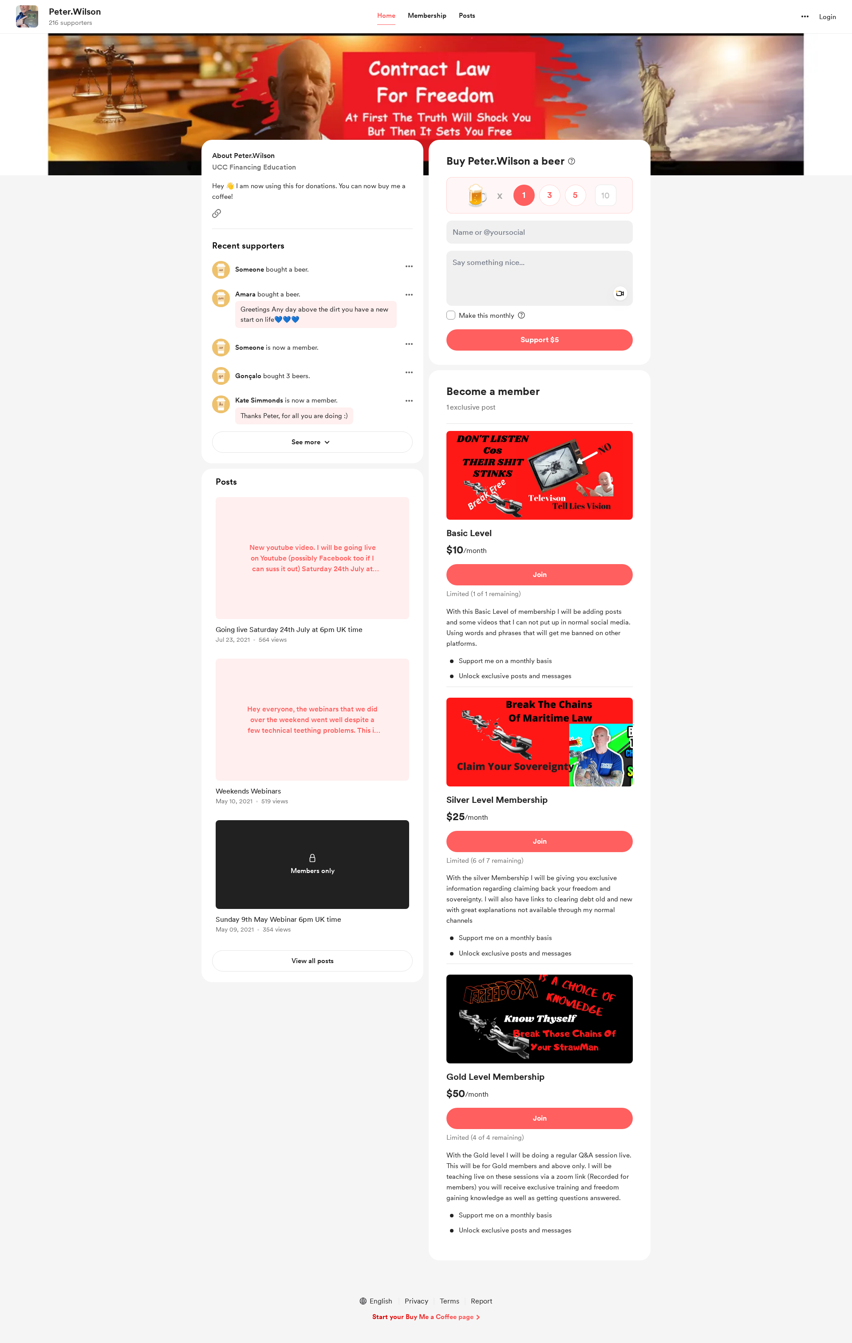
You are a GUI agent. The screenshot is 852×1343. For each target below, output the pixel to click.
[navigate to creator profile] (27, 16)
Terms (449, 1301)
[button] (386, 16)
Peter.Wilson (75, 11)
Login (827, 17)
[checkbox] (480, 315)
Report (481, 1301)
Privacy (416, 1301)
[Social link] (216, 213)
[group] (539, 559)
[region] (540, 252)
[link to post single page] (312, 572)
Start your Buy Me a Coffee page (422, 1317)
